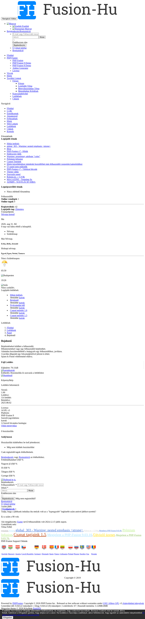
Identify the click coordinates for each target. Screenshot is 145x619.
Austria (18, 554)
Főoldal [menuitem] (10, 55)
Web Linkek (12, 124)
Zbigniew (19, 209)
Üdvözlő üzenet (104, 535)
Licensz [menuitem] (15, 70)
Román (94, 554)
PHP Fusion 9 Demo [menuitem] (21, 63)
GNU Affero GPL (111, 603)
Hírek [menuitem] (9, 76)
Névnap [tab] (10, 231)
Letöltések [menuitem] (17, 96)
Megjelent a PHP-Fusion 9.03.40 (110, 531)
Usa (87, 554)
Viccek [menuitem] (10, 73)
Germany (37, 554)
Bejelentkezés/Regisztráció (19, 31)
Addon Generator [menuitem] (20, 68)
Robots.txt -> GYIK (91, 531)
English (25, 26)
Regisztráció (18, 50)
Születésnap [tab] (12, 234)
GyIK (9, 111)
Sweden (83, 554)
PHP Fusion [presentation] (12, 58)
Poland (70, 554)
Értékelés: (5, 373)
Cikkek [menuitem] (15, 99)
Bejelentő (14, 300)
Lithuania (64, 554)
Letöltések (11, 126)
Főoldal (10, 108)
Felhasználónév (9, 485)
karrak (22, 297)
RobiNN (37, 608)
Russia (76, 554)
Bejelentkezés (19, 45)
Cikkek (10, 129)
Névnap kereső (8, 214)
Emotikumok (12, 113)
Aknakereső (12, 116)
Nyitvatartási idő (17, 305)
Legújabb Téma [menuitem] (25, 86)
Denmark (45, 554)
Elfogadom (7, 617)
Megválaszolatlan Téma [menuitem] (28, 88)
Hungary (11, 554)
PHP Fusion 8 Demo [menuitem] (21, 65)
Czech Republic (27, 554)
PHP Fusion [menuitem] (17, 60)
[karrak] (5, 370)
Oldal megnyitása (9, 425)
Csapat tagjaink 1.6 (18, 310)
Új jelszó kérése (19, 48)
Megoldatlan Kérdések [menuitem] (28, 91)
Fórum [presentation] (15, 81)
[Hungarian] (11, 23)
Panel (9, 333)
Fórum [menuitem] (21, 83)
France (56, 554)
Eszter (20, 522)
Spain (51, 554)
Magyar (28, 29)
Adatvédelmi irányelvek (133, 603)
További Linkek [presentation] (14, 78)
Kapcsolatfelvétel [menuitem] (20, 93)
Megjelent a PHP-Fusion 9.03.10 (69, 535)
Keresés (10, 131)
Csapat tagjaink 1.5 (18, 315)
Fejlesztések (12, 118)
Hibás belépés (16, 295)
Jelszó (4, 488)
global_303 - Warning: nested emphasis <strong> (49, 530)
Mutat (42, 37)
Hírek (9, 121)
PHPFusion (17, 603)
